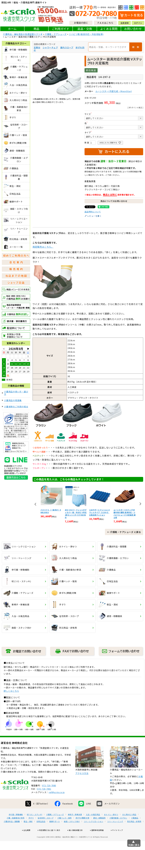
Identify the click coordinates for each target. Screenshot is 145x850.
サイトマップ (117, 830)
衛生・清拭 (28, 821)
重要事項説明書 (97, 830)
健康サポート (54, 821)
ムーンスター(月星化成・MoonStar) (113, 91)
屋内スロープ (66, 47)
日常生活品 (41, 821)
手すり (31, 818)
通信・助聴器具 (99, 818)
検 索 (135, 47)
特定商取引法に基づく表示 (49, 830)
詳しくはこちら (11, 690)
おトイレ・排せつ (111, 814)
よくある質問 (109, 29)
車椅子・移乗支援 (75, 814)
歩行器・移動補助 (16, 814)
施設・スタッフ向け (72, 821)
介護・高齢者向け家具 (15, 818)
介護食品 (134, 818)
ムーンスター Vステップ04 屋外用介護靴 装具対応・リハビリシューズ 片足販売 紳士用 (100, 514)
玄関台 (37, 47)
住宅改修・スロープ (46, 818)
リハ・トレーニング (115, 821)
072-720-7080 (49, 785)
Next (140, 504)
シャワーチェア (50, 47)
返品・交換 (84, 29)
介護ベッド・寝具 (64, 818)
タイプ (89, 132)
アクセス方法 (81, 773)
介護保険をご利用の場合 (16, 406)
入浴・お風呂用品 (93, 814)
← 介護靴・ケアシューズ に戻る (124, 532)
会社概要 (26, 830)
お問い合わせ (133, 29)
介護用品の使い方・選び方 (16, 392)
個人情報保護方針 (76, 830)
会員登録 (125, 23)
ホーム (12, 29)
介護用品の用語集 (13, 400)
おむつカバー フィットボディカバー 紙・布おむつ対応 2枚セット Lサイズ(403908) (51, 514)
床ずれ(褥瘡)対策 (82, 818)
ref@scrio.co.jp (57, 792)
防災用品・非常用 (134, 821)
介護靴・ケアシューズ (56, 34)
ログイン (138, 23)
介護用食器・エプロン (118, 818)
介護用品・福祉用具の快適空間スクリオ (22, 34)
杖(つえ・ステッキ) (34, 814)
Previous (35, 504)
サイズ (89, 114)
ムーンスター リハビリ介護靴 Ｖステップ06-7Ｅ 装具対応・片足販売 (124, 512)
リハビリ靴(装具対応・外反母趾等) (86, 34)
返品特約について (93, 211)
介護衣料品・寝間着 (12, 821)
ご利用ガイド (60, 29)
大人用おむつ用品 (129, 814)
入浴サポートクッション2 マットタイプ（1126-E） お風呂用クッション (75, 512)
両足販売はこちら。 (43, 246)
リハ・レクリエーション (93, 821)
